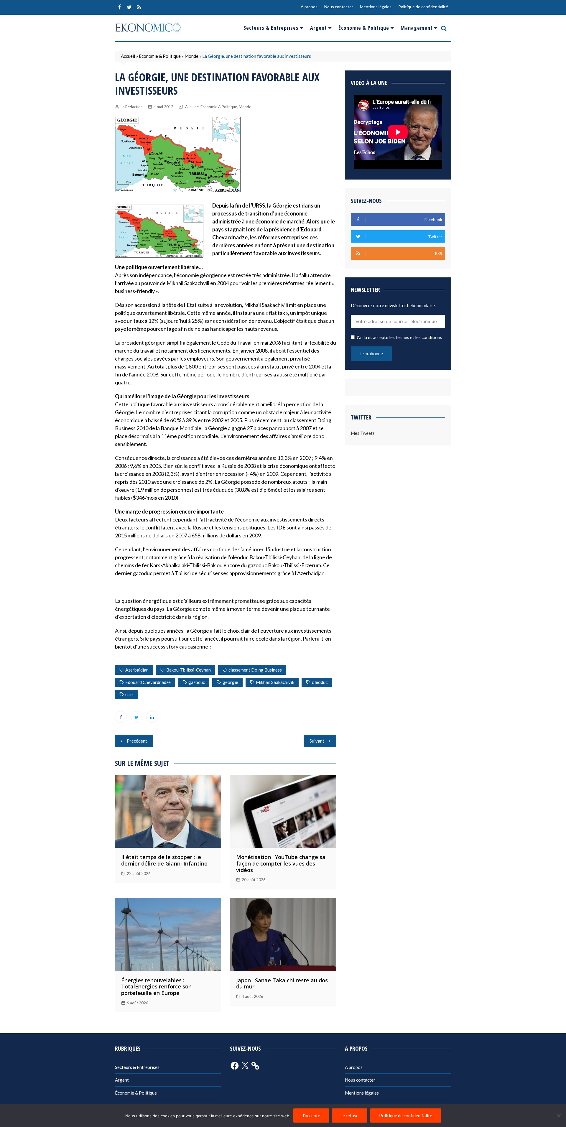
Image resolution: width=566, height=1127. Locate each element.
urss (129, 694)
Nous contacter (338, 6)
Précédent (137, 740)
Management (417, 27)
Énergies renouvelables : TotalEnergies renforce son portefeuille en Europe (156, 986)
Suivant (317, 740)
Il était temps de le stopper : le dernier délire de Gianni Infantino (164, 860)
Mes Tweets (363, 433)
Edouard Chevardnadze (148, 682)
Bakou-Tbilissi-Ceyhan (188, 669)
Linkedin (152, 717)
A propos (309, 6)
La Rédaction (132, 106)
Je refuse (349, 1115)
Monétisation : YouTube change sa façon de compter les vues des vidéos (280, 863)
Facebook (119, 7)
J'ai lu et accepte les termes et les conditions (399, 337)
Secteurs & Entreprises (271, 27)
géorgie (230, 682)
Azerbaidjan (137, 669)
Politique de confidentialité (423, 6)
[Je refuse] (559, 1115)
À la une (192, 106)
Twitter (129, 7)
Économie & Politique (363, 27)
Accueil (128, 56)
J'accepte (311, 1115)
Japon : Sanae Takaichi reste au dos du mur (282, 983)
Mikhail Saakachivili (275, 682)
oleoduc (320, 682)
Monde (191, 56)
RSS (138, 7)
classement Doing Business (255, 669)
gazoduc (196, 682)
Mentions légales (375, 6)
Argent (318, 27)
